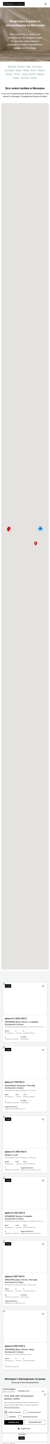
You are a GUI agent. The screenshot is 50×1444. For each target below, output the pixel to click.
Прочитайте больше (12, 1407)
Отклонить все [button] (35, 1422)
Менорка (17, 74)
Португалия (25, 78)
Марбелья (41, 70)
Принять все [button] (13, 1422)
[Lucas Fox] (14, 4)
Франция (34, 78)
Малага (33, 70)
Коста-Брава (9, 70)
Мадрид (18, 70)
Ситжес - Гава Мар (28, 74)
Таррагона (40, 74)
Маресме (9, 74)
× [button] (45, 1395)
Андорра (16, 78)
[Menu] (45, 4)
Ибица (28, 66)
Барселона (12, 66)
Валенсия (21, 66)
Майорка (26, 70)
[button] (35, 543)
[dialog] (25, 1412)
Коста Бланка (37, 66)
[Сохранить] (43, 986)
